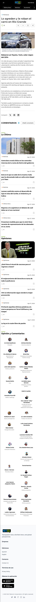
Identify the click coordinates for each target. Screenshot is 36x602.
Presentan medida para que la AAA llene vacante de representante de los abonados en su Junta (17, 224)
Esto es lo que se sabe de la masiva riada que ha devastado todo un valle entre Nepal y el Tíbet (17, 177)
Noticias (17, 7)
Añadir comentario (27, 123)
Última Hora (7, 7)
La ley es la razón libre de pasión (13, 323)
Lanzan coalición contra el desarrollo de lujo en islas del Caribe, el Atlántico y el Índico (16, 193)
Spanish (4, 551)
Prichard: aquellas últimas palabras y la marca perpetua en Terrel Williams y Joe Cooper (16, 309)
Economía (27, 7)
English (4, 554)
